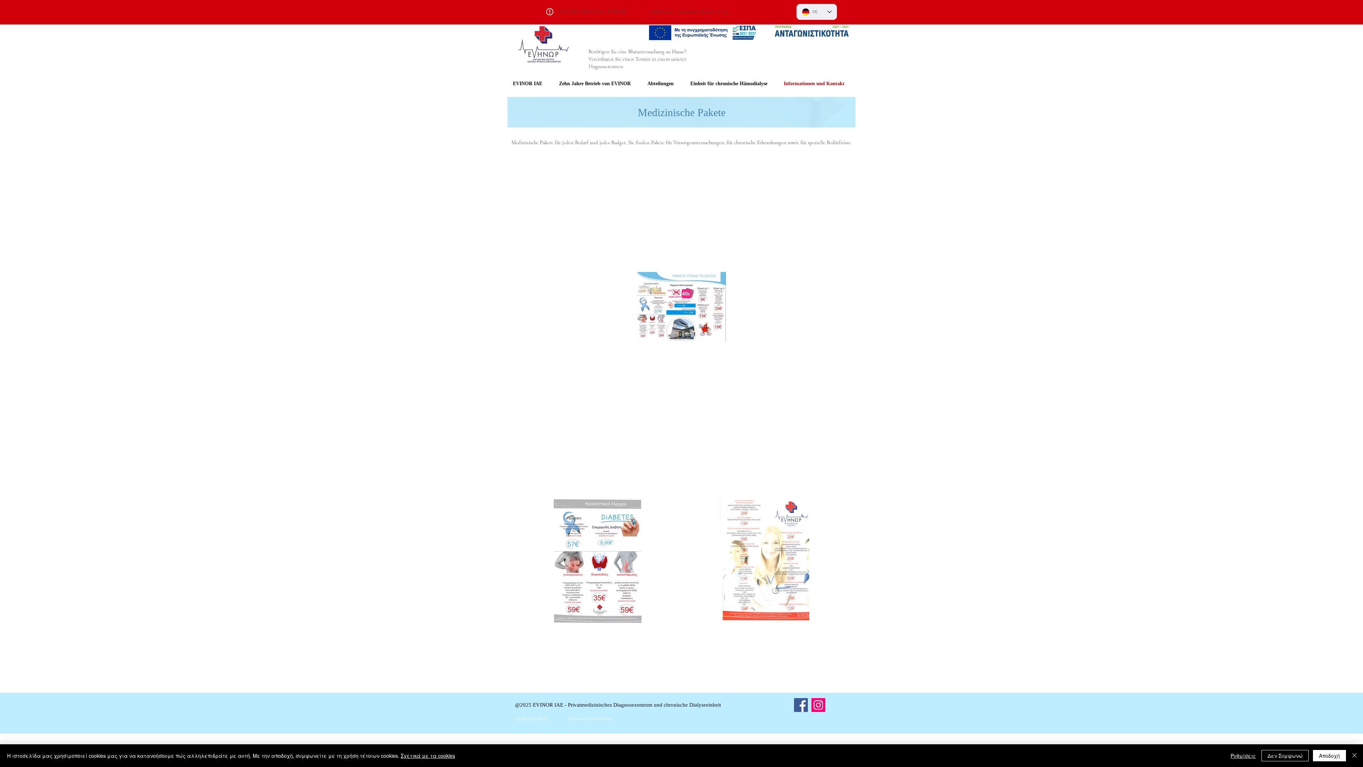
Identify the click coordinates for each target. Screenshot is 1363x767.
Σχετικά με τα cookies (428, 755)
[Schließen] (1354, 755)
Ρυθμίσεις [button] (1243, 755)
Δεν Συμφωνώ (1285, 755)
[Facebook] (801, 705)
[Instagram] (818, 705)
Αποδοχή (1329, 755)
